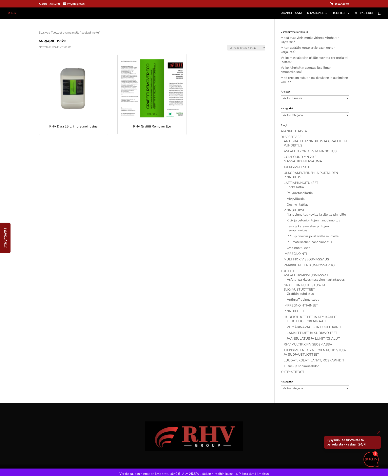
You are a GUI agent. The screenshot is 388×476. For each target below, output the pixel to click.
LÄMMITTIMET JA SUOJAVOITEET (312, 333)
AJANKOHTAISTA (291, 13)
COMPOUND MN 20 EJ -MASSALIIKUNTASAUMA (303, 159)
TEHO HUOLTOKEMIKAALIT (307, 321)
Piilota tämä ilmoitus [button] (254, 474)
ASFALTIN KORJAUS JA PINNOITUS (310, 151)
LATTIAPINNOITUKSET (301, 183)
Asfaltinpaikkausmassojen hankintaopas (316, 279)
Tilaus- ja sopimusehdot (301, 366)
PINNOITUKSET (295, 210)
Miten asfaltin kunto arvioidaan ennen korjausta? (308, 49)
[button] (5, 238)
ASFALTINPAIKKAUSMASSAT (306, 275)
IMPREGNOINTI (295, 254)
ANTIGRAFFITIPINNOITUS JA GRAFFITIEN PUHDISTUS (315, 143)
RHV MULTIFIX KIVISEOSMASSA (308, 344)
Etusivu (43, 33)
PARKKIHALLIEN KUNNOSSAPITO (309, 265)
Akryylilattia (296, 199)
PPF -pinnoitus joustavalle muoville (313, 236)
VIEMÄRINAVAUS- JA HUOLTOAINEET (315, 327)
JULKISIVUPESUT (297, 167)
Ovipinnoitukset (298, 248)
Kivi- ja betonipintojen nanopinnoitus (313, 220)
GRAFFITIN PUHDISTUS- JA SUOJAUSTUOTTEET (305, 287)
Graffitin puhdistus (300, 294)
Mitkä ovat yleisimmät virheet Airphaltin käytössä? (310, 40)
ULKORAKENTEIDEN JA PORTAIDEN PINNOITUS (311, 175)
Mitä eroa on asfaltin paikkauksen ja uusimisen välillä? (314, 80)
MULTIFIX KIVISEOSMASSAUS (306, 259)
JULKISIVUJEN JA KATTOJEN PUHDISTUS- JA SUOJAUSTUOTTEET (315, 352)
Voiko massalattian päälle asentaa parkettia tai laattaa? (314, 60)
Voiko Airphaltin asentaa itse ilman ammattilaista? (306, 69)
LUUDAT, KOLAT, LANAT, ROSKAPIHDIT (314, 360)
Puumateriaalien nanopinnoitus (309, 242)
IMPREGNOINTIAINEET (301, 305)
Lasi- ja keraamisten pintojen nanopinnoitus (308, 228)
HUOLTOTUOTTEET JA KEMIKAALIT (310, 317)
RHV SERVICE (315, 13)
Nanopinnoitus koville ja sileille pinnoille (316, 214)
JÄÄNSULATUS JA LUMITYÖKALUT (313, 338)
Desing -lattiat (297, 204)
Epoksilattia (295, 187)
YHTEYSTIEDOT (364, 13)
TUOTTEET (339, 13)
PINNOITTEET (294, 311)
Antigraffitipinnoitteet (303, 299)
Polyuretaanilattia (300, 193)
